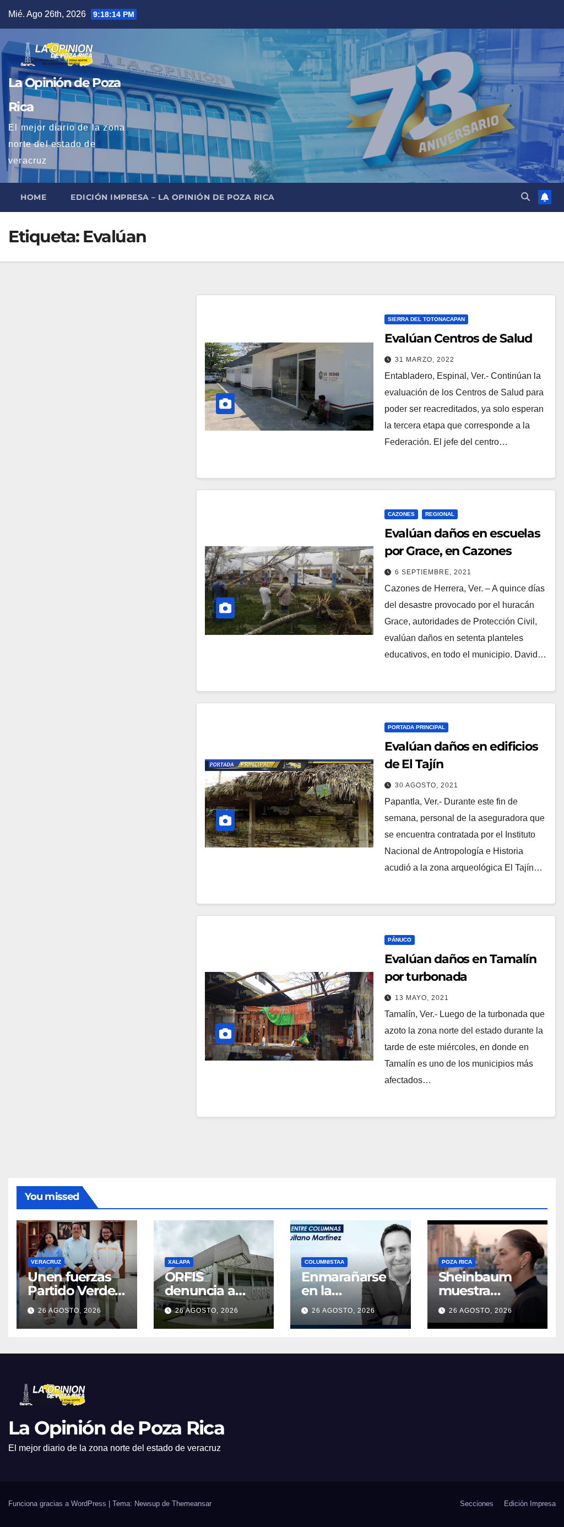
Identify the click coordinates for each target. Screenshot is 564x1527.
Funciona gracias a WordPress (58, 1503)
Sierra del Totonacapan (426, 319)
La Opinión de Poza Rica (116, 1427)
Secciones (477, 1503)
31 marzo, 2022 (424, 359)
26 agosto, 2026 (69, 1310)
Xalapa (179, 1262)
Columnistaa (324, 1262)
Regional (439, 514)
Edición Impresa (530, 1503)
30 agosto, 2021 (426, 785)
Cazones (401, 514)
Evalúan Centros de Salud (458, 338)
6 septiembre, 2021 (433, 572)
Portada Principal (416, 727)
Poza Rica (457, 1262)
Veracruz (46, 1262)
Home (33, 197)
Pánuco (399, 940)
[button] (525, 197)
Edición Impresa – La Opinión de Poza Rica (172, 197)
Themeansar (192, 1503)
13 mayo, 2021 (422, 998)
